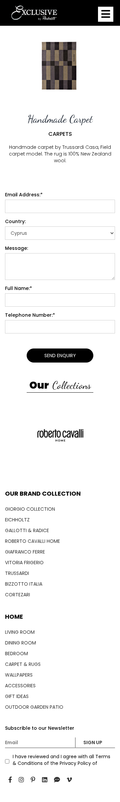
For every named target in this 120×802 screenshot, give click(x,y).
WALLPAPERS (19, 675)
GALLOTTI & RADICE (27, 530)
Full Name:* (18, 288)
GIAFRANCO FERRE (25, 551)
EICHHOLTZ (17, 519)
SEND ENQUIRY (60, 355)
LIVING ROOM (20, 632)
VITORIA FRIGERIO (24, 562)
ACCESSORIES (20, 685)
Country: (15, 221)
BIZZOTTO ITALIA (23, 584)
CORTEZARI (17, 594)
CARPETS (60, 134)
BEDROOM (16, 653)
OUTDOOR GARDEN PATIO (34, 707)
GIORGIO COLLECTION (30, 509)
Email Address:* (24, 194)
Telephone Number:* (30, 315)
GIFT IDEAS (17, 696)
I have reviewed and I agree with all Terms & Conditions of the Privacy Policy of (61, 760)
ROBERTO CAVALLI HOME (32, 541)
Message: (16, 248)
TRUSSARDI (17, 573)
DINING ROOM (20, 642)
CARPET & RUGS (23, 664)
